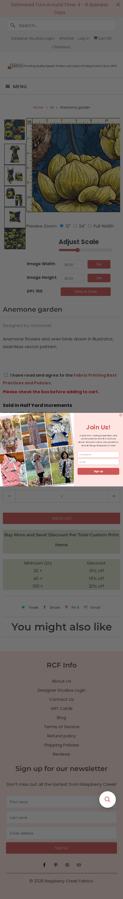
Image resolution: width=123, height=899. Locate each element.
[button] (107, 799)
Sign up (98, 471)
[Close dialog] (121, 415)
